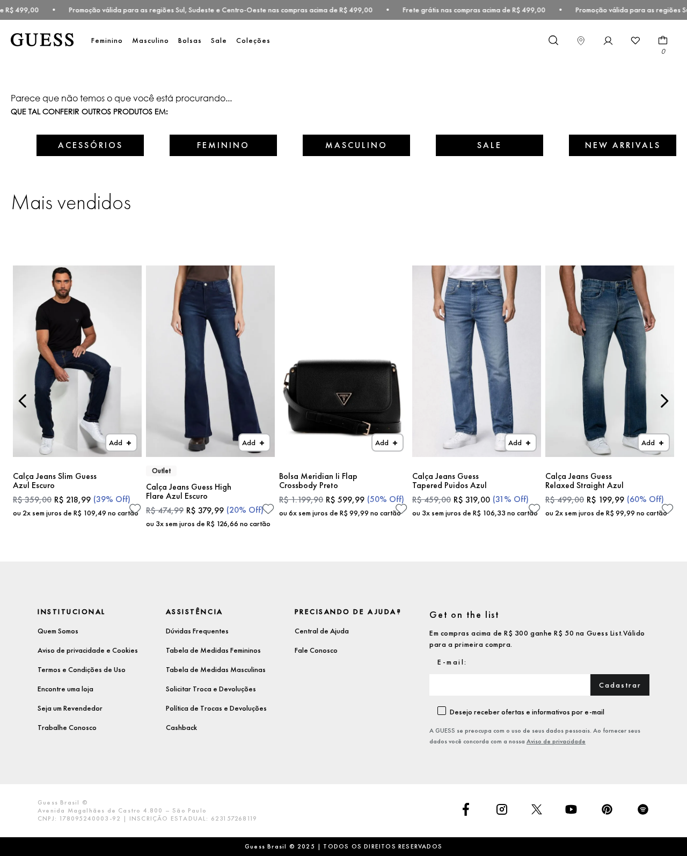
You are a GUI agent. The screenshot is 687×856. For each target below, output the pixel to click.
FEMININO (223, 145)
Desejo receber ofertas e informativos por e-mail (527, 712)
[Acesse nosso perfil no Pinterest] (607, 810)
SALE (489, 145)
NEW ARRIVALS (623, 145)
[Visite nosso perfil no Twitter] (536, 810)
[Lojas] (581, 40)
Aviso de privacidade (556, 741)
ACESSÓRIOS (90, 145)
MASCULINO (356, 145)
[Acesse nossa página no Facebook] (465, 810)
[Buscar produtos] (553, 40)
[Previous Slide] (23, 401)
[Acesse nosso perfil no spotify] (643, 810)
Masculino (150, 40)
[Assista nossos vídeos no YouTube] (571, 810)
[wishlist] (635, 40)
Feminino (107, 40)
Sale (219, 40)
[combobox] (553, 41)
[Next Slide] (664, 401)
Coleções (253, 40)
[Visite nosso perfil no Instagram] (501, 810)
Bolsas (190, 40)
